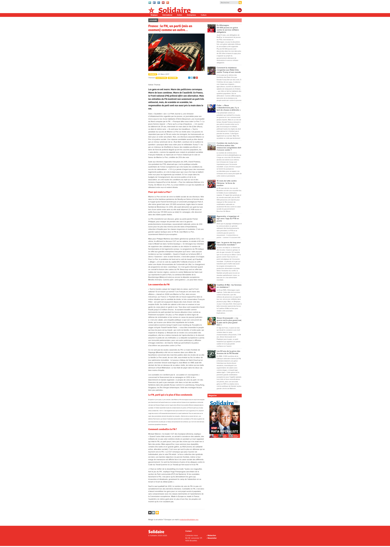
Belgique (154, 15)
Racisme (173, 78)
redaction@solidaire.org (189, 519)
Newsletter (212, 538)
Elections (161, 78)
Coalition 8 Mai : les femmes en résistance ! (229, 286)
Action (179, 15)
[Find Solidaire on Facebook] (154, 4)
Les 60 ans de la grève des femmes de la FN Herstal (228, 352)
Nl (240, 10)
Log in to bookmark (150, 512)
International (167, 15)
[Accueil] (157, 533)
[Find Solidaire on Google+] (158, 4)
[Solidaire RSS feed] (167, 4)
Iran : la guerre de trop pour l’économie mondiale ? (229, 243)
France (152, 74)
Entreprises (191, 15)
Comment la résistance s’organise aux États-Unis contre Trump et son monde (229, 70)
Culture (203, 15)
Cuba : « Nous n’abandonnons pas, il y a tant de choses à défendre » (229, 107)
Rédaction (212, 535)
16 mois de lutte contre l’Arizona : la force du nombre (227, 183)
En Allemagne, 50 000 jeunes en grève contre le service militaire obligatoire (228, 28)
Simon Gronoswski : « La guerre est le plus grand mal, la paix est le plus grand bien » (229, 321)
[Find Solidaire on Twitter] (150, 4)
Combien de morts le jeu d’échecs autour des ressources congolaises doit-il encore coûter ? (229, 146)
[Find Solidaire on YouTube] (163, 4)
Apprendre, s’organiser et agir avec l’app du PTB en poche (228, 218)
